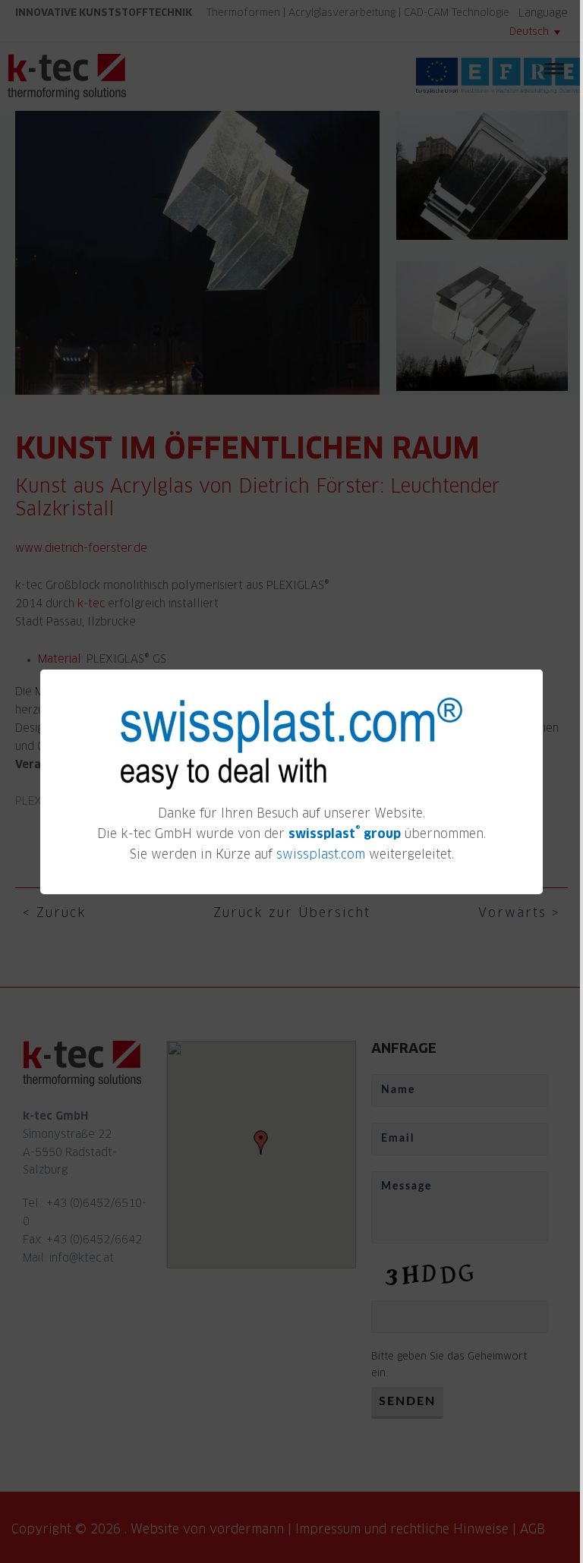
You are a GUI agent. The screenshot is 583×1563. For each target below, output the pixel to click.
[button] (534, 673)
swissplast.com (320, 855)
